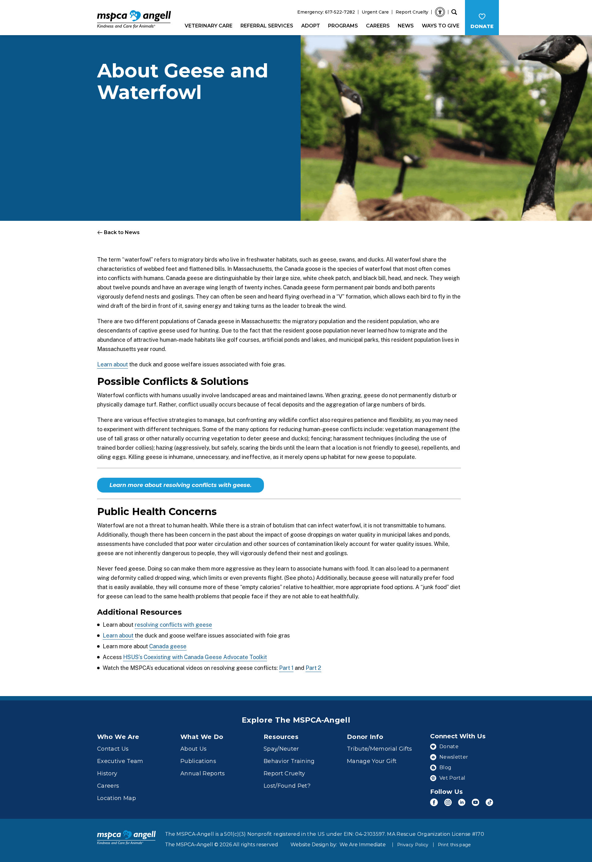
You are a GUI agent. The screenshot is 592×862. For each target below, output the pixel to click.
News (406, 26)
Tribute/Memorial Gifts (379, 748)
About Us (193, 748)
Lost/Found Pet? (287, 785)
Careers (378, 26)
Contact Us (113, 748)
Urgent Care (375, 12)
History (107, 773)
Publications (198, 761)
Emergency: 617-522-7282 (326, 12)
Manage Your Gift (372, 761)
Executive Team (120, 761)
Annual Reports (202, 773)
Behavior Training (289, 761)
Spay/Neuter (281, 748)
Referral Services (266, 26)
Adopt (310, 26)
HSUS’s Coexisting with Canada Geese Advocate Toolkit (195, 657)
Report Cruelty (412, 12)
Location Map (116, 798)
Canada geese (168, 646)
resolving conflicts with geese (173, 624)
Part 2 (313, 668)
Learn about (112, 364)
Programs (343, 26)
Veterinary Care (208, 26)
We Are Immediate (362, 845)
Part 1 (286, 668)
